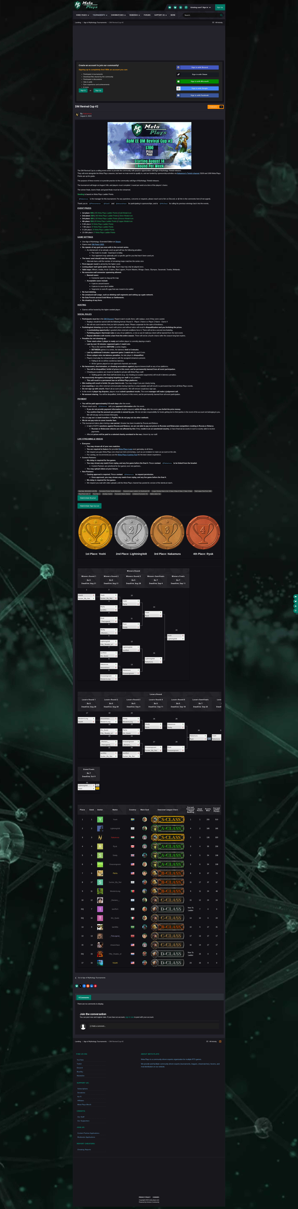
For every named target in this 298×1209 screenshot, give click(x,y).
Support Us (159, 15)
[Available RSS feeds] (220, 1041)
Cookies (156, 1197)
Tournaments (99, 15)
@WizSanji (164, 203)
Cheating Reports (84, 1149)
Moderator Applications (86, 1137)
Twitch (79, 1064)
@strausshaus (121, 203)
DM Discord (109, 319)
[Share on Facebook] (84, 986)
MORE (173, 15)
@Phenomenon (95, 203)
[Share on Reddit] (88, 986)
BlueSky (80, 1072)
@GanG (107, 203)
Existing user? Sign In (200, 7)
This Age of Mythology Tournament (205, 15)
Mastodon (80, 1076)
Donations (81, 1093)
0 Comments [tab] (84, 998)
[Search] (221, 15)
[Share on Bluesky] (76, 986)
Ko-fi (79, 1097)
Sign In (83, 90)
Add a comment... (99, 1026)
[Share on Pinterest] (95, 986)
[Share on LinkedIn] (91, 986)
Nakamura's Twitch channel (188, 173)
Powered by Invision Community (149, 1202)
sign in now (129, 1017)
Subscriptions (82, 1089)
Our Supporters (83, 1121)
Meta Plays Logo (125, 449)
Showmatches (117, 15)
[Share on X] (80, 986)
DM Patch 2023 (98, 244)
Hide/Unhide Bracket (88, 498)
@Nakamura (83, 199)
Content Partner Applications (88, 1133)
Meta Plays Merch (84, 1104)
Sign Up (220, 7)
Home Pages (82, 15)
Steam (118, 242)
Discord (80, 1068)
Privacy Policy (145, 1197)
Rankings (134, 15)
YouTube (80, 1060)
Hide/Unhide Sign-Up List (89, 506)
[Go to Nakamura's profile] (77, 114)
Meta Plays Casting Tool (127, 455)
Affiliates (80, 1100)
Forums (147, 15)
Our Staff (80, 1117)
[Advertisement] (149, 43)
